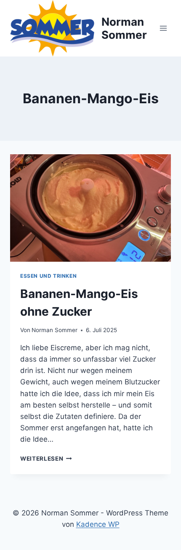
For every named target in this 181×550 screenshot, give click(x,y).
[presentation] (90, 208)
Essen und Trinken (48, 276)
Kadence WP (98, 524)
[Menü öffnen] (163, 28)
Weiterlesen (46, 458)
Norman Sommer (54, 330)
